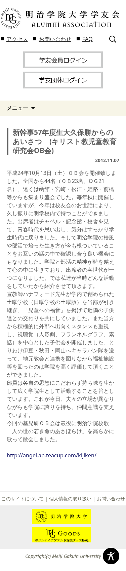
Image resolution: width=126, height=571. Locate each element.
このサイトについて (22, 498)
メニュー (17, 108)
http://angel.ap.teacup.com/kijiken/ (51, 455)
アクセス (17, 39)
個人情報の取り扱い (70, 498)
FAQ (87, 39)
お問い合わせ (55, 39)
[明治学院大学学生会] (59, 18)
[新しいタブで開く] (63, 59)
